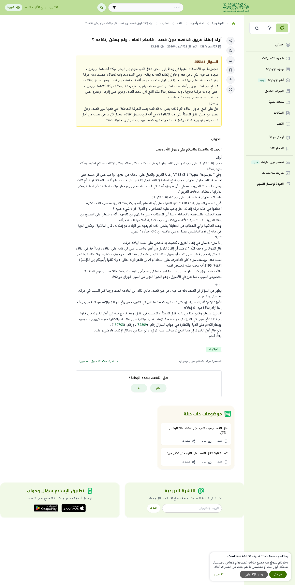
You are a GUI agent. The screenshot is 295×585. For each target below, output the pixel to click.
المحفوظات (276, 149)
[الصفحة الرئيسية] (233, 23)
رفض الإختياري (254, 574)
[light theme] (270, 28)
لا (139, 388)
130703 (118, 325)
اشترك (153, 508)
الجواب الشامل (274, 91)
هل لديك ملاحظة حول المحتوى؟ (98, 361)
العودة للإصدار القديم (270, 184)
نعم (158, 388)
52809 (142, 325)
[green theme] (282, 28)
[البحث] (101, 7)
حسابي (279, 45)
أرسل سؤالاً (276, 138)
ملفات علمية (276, 102)
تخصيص (218, 574)
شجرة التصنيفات (273, 58)
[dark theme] (257, 28)
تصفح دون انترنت (268, 162)
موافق (278, 574)
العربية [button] (11, 7)
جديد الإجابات (275, 69)
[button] (230, 41)
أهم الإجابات (272, 80)
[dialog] (250, 566)
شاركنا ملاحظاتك (273, 173)
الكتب (280, 124)
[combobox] (148, 7)
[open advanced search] (114, 7)
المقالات (279, 113)
